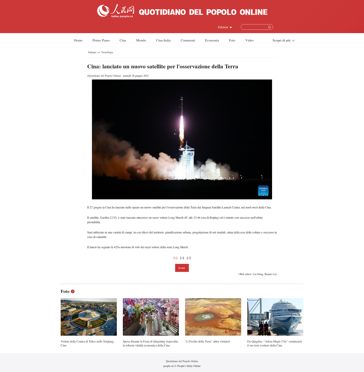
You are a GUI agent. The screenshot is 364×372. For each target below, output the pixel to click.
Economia (212, 40)
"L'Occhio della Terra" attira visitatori (207, 341)
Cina (123, 40)
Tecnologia (107, 52)
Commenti (188, 40)
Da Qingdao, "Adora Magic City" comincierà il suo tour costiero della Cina (274, 343)
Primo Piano (101, 40)
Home (78, 40)
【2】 (182, 258)
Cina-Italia (163, 40)
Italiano (92, 52)
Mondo (141, 40)
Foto (232, 40)
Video (249, 40)
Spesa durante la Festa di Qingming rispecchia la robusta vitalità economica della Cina (150, 343)
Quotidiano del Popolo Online (104, 75)
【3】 (188, 258)
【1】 (175, 258)
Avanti (182, 268)
